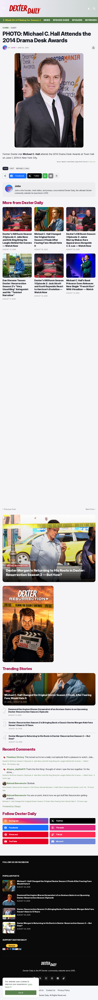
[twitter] (40, 978)
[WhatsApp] (45, 175)
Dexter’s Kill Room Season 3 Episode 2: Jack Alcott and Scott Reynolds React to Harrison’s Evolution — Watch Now (49, 286)
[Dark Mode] (89, 8)
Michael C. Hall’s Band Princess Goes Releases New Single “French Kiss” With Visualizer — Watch (80, 285)
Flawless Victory (15, 757)
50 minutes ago (13, 764)
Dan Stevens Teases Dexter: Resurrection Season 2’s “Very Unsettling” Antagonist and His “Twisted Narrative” (15, 288)
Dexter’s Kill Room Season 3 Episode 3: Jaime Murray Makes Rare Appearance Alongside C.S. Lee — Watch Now (80, 240)
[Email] (50, 175)
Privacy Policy (64, 990)
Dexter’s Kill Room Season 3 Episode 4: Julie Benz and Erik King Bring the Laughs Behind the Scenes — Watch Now (17, 240)
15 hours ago (82, 801)
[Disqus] (49, 402)
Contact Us (50, 990)
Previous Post (10, 509)
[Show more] (56, 175)
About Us (40, 990)
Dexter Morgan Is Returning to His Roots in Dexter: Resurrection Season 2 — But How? (49, 737)
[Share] (93, 48)
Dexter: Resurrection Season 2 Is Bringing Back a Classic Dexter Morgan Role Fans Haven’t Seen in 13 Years (51, 724)
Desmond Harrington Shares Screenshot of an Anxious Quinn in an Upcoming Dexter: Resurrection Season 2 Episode (48, 710)
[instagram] (46, 978)
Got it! (20, 993)
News (47, 20)
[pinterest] (58, 978)
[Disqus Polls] (49, 336)
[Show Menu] (3, 8)
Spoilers (77, 20)
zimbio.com (92, 161)
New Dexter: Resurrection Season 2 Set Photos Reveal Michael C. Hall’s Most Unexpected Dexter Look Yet (44, 787)
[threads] (52, 978)
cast (13, 28)
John (18, 186)
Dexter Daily (44, 995)
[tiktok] (63, 978)
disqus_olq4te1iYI (16, 769)
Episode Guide (61, 20)
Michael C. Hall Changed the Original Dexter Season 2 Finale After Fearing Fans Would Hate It (48, 240)
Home (6, 28)
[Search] (94, 8)
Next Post (90, 509)
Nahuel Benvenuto (16, 783)
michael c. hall (22, 168)
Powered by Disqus (12, 806)
